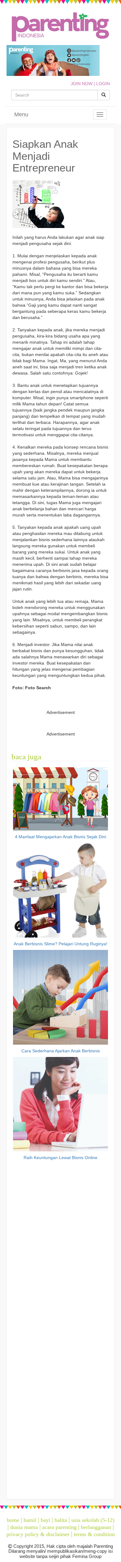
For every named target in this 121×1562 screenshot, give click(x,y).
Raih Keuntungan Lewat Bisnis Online (60, 1157)
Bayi (45, 1520)
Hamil (30, 1520)
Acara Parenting (59, 1527)
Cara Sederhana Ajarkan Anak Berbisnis (60, 1050)
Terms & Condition (94, 1534)
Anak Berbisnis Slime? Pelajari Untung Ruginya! (60, 943)
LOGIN (103, 83)
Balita (61, 1520)
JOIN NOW (81, 83)
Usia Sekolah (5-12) (92, 1520)
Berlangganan (96, 1527)
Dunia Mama (24, 1527)
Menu (21, 114)
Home (13, 1520)
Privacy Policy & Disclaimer (38, 1534)
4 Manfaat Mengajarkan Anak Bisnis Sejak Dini (60, 836)
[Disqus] (60, 1247)
